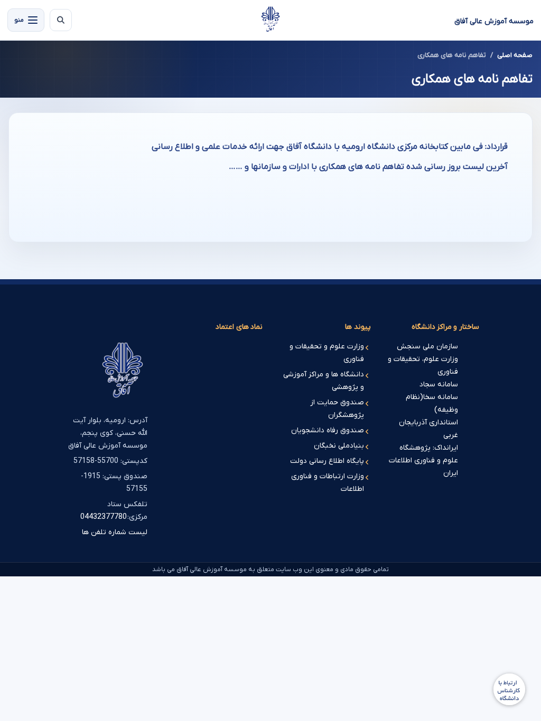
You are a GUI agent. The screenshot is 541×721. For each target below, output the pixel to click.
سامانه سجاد (438, 385)
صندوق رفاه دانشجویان (327, 430)
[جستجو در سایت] (61, 20)
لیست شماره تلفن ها (114, 532)
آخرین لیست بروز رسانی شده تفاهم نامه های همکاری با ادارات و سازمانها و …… (368, 167)
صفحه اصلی (515, 55)
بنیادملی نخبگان (339, 446)
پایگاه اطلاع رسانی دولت (327, 461)
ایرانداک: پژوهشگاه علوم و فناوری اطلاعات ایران (423, 460)
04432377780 (103, 517)
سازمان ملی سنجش (427, 346)
